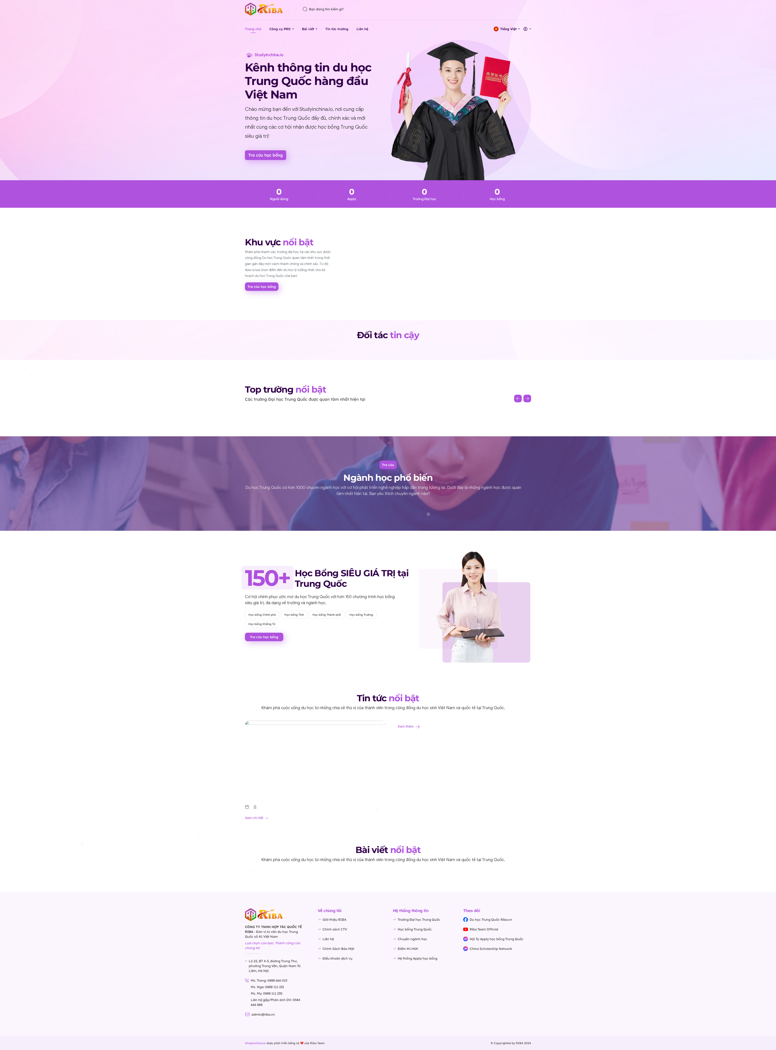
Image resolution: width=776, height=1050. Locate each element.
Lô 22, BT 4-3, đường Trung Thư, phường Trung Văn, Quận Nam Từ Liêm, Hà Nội (274, 966)
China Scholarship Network (491, 949)
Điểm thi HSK (408, 949)
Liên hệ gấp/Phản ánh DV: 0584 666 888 (275, 1002)
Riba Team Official (484, 929)
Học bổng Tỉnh (294, 615)
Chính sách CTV (335, 929)
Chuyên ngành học (412, 939)
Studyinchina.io (255, 1043)
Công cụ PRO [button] (280, 29)
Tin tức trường (336, 29)
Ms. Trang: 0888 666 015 (269, 980)
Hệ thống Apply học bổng (417, 958)
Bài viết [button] (308, 29)
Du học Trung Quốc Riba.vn (491, 920)
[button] (507, 28)
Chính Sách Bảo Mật (338, 949)
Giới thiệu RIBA (334, 920)
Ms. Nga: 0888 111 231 (267, 987)
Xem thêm (406, 726)
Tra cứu (388, 465)
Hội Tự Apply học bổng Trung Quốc (496, 939)
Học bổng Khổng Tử (261, 624)
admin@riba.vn (263, 1014)
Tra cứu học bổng (265, 155)
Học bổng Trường (361, 615)
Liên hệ (362, 29)
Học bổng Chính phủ (262, 615)
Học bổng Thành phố (326, 615)
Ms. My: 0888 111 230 (267, 993)
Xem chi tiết (254, 818)
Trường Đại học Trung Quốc (419, 920)
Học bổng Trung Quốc (415, 929)
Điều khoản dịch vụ (337, 958)
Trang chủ (253, 29)
